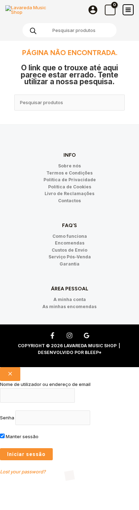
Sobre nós (69, 165)
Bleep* (93, 352)
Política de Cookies (69, 186)
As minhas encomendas (69, 306)
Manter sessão (21, 436)
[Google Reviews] (86, 335)
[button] (15, 492)
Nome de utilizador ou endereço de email (45, 384)
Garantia (69, 264)
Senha (7, 417)
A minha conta (69, 299)
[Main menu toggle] (128, 9)
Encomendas (69, 243)
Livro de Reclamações (69, 193)
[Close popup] (10, 374)
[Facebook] (52, 335)
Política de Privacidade (69, 179)
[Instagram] (69, 335)
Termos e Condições (69, 173)
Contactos (69, 200)
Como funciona (69, 236)
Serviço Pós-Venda (69, 256)
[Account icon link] (93, 10)
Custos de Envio (69, 250)
